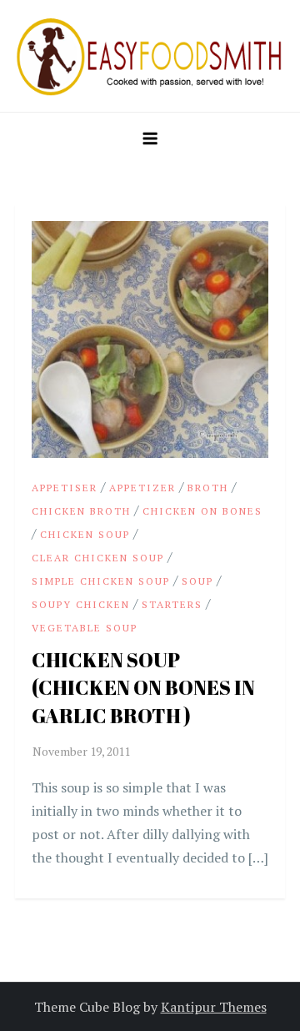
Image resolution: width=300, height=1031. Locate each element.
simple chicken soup (101, 581)
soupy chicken (81, 604)
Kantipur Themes (214, 1007)
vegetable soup (85, 627)
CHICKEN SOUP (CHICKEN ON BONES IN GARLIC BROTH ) (143, 687)
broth (208, 487)
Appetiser (65, 487)
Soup (197, 581)
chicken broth (81, 511)
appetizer (142, 487)
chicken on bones (202, 511)
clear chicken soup (98, 557)
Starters (172, 604)
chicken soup (85, 534)
